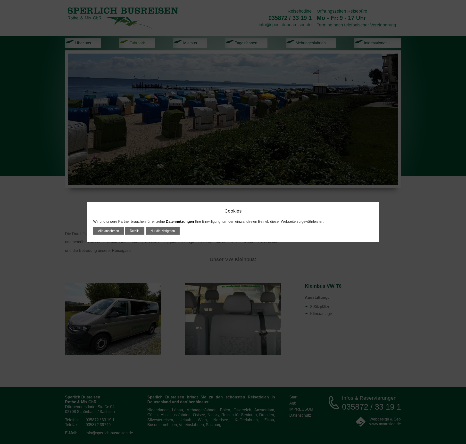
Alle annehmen (108, 231)
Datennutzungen (180, 221)
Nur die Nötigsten (162, 231)
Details (135, 231)
